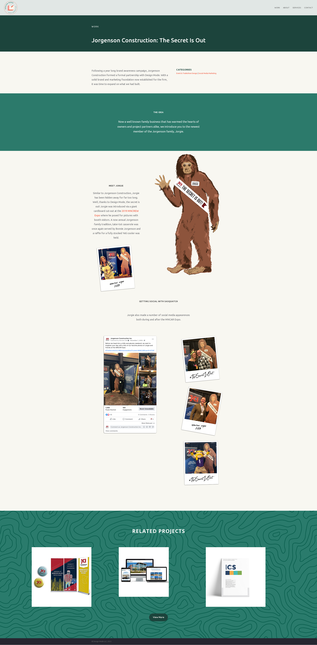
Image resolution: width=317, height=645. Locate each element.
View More (158, 617)
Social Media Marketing (207, 73)
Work (277, 8)
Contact (308, 8)
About (286, 8)
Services (297, 8)
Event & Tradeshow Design (186, 73)
